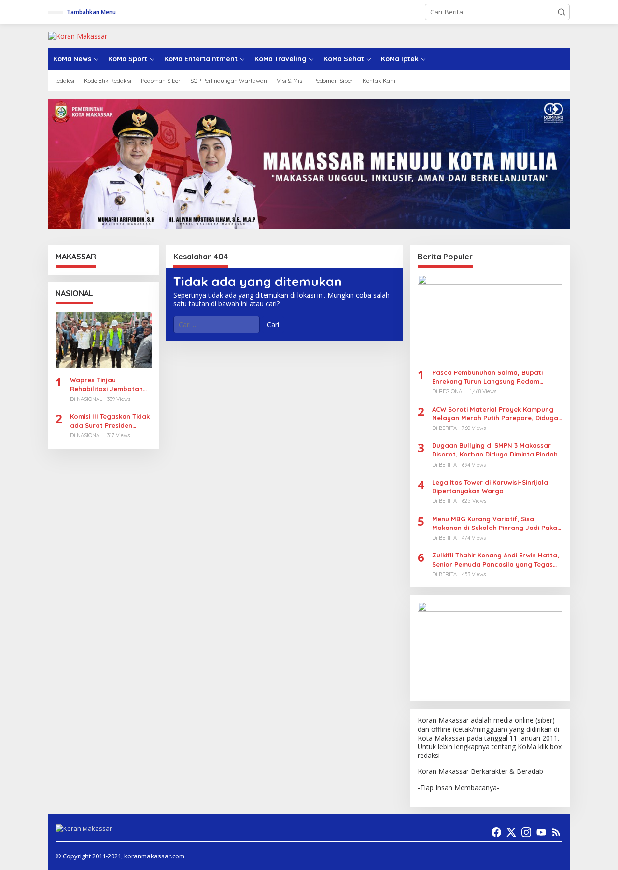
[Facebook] (496, 832)
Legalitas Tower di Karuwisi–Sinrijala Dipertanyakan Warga (490, 486)
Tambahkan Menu (91, 12)
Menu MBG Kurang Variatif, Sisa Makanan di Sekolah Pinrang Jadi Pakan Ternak (496, 523)
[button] (561, 12)
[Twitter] (511, 832)
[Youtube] (541, 832)
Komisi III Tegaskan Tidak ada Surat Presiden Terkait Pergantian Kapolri (110, 421)
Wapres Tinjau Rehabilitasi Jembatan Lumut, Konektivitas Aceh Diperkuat (110, 384)
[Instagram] (526, 832)
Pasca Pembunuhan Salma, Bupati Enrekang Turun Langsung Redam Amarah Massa (487, 377)
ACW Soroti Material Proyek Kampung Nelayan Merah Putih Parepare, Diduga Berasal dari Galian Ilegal (495, 413)
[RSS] (556, 832)
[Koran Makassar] (77, 35)
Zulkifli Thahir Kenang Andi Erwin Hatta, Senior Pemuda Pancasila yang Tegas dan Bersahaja (495, 559)
